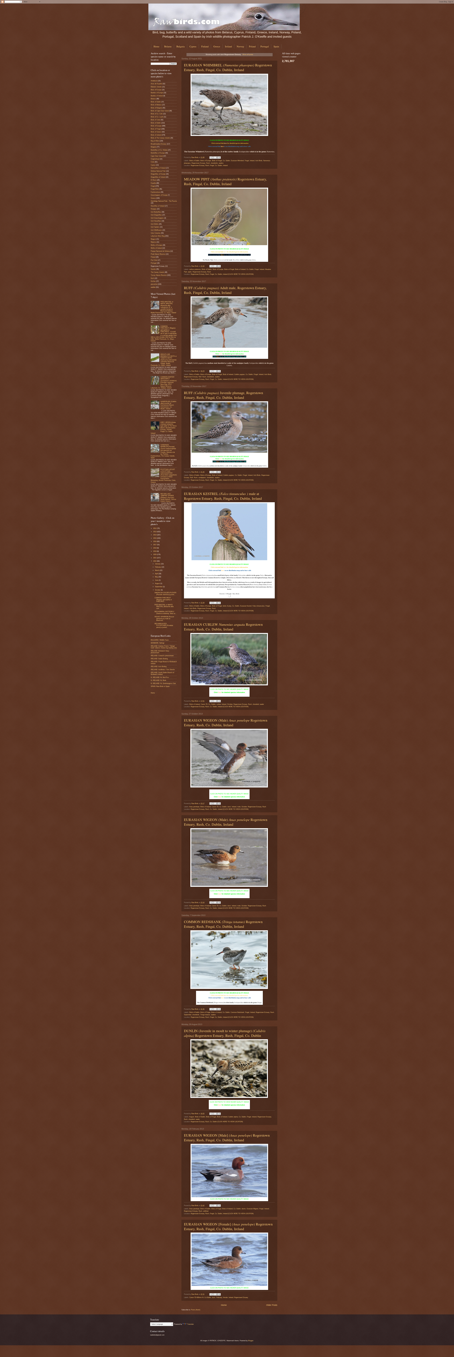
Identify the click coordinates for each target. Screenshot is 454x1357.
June (157, 580)
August (191, 1117)
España (153, 183)
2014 (155, 535)
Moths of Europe (156, 245)
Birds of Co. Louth (157, 117)
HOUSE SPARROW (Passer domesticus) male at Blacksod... (164, 618)
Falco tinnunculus (259, 606)
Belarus (168, 46)
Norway (240, 46)
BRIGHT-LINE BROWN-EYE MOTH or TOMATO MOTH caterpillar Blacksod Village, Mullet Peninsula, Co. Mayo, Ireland (164, 359)
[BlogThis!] (213, 157)
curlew (218, 704)
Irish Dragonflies (156, 215)
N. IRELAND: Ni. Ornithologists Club (163, 683)
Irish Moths (154, 224)
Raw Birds (195, 157)
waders (221, 163)
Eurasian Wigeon (252, 1209)
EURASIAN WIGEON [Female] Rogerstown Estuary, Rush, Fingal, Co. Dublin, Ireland (228, 1226)
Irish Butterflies (156, 212)
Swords (153, 269)
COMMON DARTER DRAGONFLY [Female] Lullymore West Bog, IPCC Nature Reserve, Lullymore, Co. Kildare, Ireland (164, 382)
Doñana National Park (158, 171)
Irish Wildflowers (156, 230)
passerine (154, 284)
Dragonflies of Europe (158, 174)
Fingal (247, 160)
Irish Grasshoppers (157, 218)
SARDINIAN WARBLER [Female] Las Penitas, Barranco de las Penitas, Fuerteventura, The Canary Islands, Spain (163, 451)
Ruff (200, 377)
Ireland (228, 46)
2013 (155, 532)
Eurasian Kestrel (246, 606)
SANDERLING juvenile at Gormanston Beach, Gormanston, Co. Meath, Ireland (168, 405)
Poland (252, 46)
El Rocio (154, 180)
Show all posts (247, 54)
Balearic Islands (156, 87)
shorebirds (214, 163)
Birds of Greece (156, 132)
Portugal (264, 46)
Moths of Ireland (156, 248)
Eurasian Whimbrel (237, 160)
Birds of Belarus (156, 105)
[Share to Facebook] (217, 157)
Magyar (153, 239)
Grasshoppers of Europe (159, 195)
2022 (155, 561)
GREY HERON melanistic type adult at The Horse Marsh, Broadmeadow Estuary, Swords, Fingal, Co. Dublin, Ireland (164, 427)
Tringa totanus (205, 1015)
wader (262, 704)
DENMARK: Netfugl (157, 643)
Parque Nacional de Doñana (160, 251)
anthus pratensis (195, 269)
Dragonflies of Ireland (158, 177)
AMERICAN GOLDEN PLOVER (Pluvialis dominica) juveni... (165, 593)
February (219, 1297)
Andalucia (154, 81)
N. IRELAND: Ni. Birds (158, 680)
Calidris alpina (233, 1117)
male (239, 807)
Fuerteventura (155, 192)
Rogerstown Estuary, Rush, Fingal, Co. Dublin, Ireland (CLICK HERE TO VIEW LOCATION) (222, 274)
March (157, 570)
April (157, 574)
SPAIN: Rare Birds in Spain (160, 686)
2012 (155, 528)
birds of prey (227, 606)
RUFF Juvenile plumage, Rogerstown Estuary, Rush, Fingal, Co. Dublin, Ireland (223, 395)
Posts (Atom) (195, 1310)
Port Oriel (154, 260)
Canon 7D (204, 704)
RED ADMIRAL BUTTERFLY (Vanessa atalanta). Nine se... (166, 612)
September (187, 1015)
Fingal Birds (155, 189)
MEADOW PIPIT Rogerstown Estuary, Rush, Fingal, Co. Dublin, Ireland (225, 181)
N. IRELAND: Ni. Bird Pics (160, 677)
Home (156, 46)
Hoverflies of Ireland (157, 206)
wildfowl (205, 1211)
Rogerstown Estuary (198, 163)
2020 (155, 554)
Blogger (250, 1341)
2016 (155, 541)
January (158, 564)
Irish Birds (258, 160)
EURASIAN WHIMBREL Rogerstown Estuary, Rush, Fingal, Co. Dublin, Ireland (228, 67)
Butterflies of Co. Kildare (159, 150)
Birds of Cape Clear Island (160, 111)
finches (153, 281)
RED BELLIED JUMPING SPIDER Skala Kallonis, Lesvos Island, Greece (168, 497)
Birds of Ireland (240, 269)
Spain (276, 46)
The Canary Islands (157, 272)
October (230, 704)
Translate (190, 1324)
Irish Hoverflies (156, 221)
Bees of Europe (156, 90)
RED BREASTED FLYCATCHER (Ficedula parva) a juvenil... (164, 625)
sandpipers (202, 477)
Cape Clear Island (157, 156)
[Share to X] (215, 157)
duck (229, 807)
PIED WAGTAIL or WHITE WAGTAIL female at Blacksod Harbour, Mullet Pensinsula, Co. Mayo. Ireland (163, 307)
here (225, 143)
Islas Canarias (156, 233)
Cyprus (193, 46)
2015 (155, 538)
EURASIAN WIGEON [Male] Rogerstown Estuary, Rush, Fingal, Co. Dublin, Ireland (227, 1137)
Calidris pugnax (239, 374)
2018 (155, 548)
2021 (155, 558)
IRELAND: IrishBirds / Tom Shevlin (163, 669)
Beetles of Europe (157, 93)
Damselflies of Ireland (158, 168)
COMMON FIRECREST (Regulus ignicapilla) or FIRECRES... (163, 599)
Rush (208, 163)
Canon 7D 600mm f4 (196, 1297)
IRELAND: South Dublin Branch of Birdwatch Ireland (162, 673)
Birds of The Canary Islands (160, 138)
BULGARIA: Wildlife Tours (160, 640)
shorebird (256, 704)
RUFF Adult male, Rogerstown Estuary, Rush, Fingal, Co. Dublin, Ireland (225, 290)
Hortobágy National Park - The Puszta (164, 201)
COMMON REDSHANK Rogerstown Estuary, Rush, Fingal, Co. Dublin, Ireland (223, 924)
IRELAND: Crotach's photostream (162, 655)
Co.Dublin (207, 1297)
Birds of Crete (155, 120)
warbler (153, 287)
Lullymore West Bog (158, 236)
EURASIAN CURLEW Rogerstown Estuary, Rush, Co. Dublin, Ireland (223, 626)
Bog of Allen (155, 141)
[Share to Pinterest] (219, 157)
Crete (152, 162)
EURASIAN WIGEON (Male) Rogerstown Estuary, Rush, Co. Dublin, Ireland (225, 722)
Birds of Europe (205, 160)
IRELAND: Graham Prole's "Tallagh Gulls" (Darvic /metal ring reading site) (164, 647)
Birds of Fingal (217, 160)
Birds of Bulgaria (156, 108)
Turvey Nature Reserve (159, 275)
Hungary (153, 209)
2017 (155, 545)
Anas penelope (194, 807)
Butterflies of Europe (158, 153)
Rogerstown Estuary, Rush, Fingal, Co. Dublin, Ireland (209, 165)
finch (152, 278)
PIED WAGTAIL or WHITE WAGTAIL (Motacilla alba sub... (164, 606)
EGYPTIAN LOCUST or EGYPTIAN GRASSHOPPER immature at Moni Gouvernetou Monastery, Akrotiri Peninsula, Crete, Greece (164, 476)
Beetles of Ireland (157, 96)
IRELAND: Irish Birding (158, 666)
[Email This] (210, 157)
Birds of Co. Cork (157, 114)
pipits (190, 272)
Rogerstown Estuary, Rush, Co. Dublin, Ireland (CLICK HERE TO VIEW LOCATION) (219, 706)
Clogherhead (155, 159)
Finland (205, 46)
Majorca (153, 242)
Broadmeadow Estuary (158, 144)
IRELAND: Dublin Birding (159, 659)
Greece (216, 46)
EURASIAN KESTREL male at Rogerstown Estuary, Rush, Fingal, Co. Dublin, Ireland (223, 496)
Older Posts (271, 1305)
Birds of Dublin (194, 160)
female (225, 1297)
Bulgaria (180, 46)
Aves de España (156, 84)
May (156, 577)
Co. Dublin (226, 160)
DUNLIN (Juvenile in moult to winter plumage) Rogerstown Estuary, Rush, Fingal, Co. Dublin (225, 1033)
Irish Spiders (155, 227)
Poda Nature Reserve (158, 254)
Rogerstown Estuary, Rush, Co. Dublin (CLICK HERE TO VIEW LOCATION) (217, 1122)
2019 (155, 551)
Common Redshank (237, 1012)
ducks (244, 1209)
